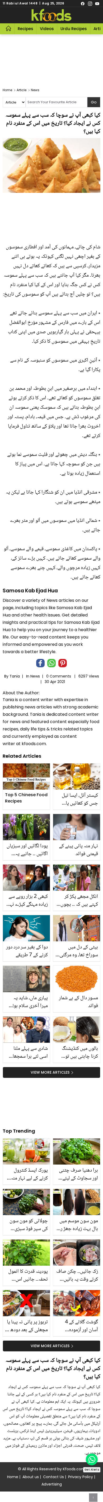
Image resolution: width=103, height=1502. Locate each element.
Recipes (25, 28)
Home (12, 1476)
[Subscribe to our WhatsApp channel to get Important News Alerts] (92, 1459)
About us (30, 1476)
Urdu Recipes (73, 28)
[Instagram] (90, 3)
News (35, 676)
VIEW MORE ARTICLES (50, 1072)
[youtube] (97, 3)
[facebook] (82, 3)
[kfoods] (51, 15)
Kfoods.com (74, 1469)
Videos (47, 28)
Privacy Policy (80, 1476)
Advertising (51, 1484)
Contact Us (53, 1476)
